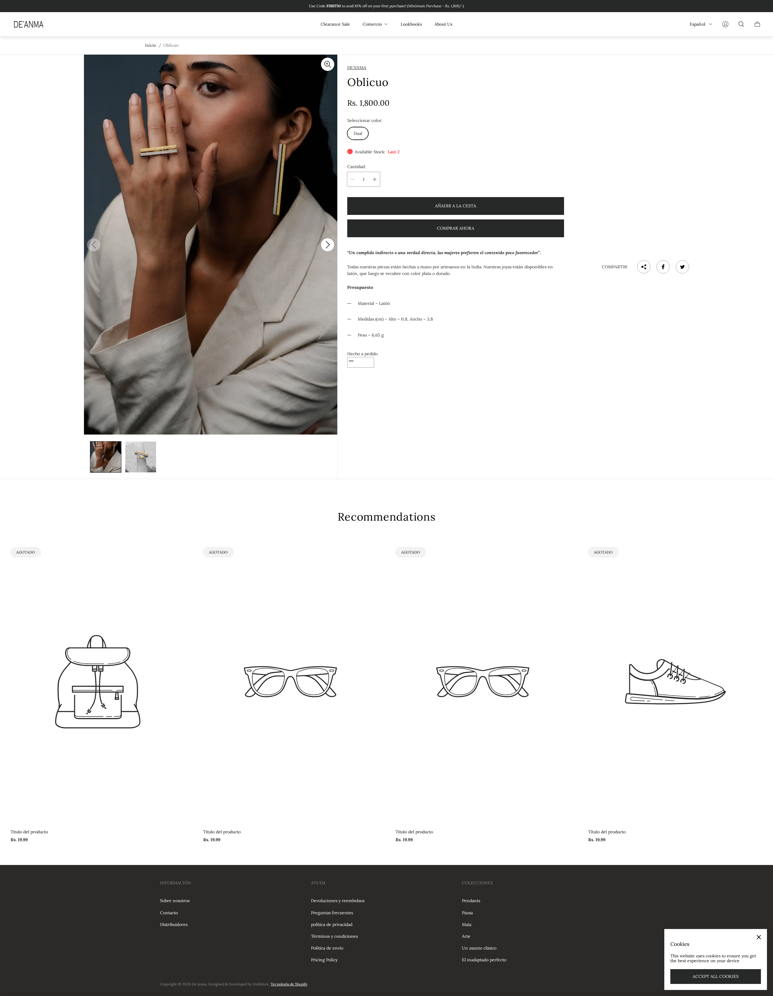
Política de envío (327, 948)
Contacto (169, 912)
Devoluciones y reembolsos (337, 900)
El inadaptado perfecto (484, 959)
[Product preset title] (98, 682)
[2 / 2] (140, 457)
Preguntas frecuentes (332, 912)
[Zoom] (327, 64)
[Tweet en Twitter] (682, 266)
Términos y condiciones (334, 936)
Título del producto (29, 831)
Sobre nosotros (175, 900)
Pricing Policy (324, 959)
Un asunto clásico (479, 948)
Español (697, 24)
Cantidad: (356, 166)
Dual (358, 133)
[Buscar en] (741, 24)
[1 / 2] (105, 457)
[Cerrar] (758, 937)
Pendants (471, 900)
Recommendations (387, 517)
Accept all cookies (716, 976)
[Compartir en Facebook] (663, 266)
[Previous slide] (93, 244)
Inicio (150, 45)
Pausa (467, 912)
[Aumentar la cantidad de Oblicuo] (375, 179)
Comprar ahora (455, 228)
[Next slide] (327, 244)
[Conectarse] (725, 24)
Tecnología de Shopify (289, 984)
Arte (466, 936)
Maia (466, 924)
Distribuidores (174, 924)
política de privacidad (331, 924)
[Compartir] (643, 266)
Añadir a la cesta (455, 206)
